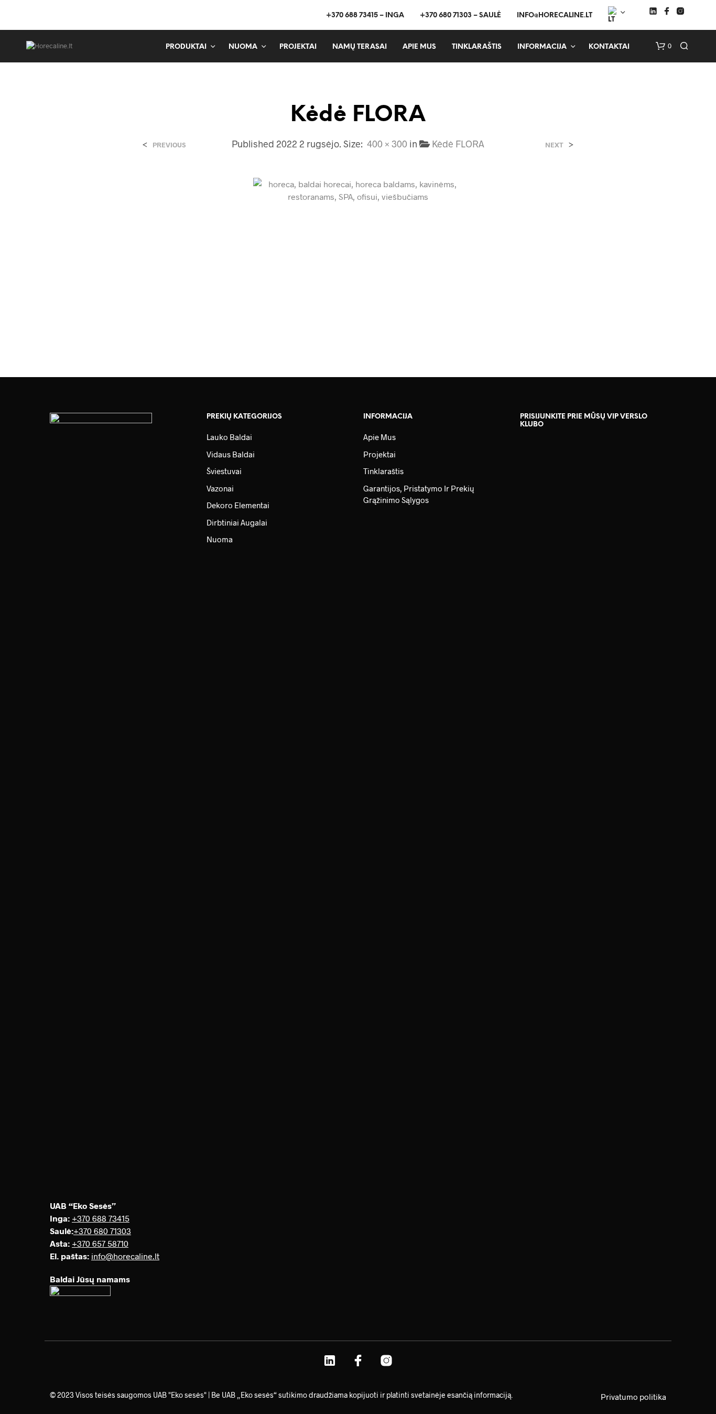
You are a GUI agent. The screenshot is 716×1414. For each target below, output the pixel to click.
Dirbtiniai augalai (237, 522)
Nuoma (243, 47)
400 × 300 (387, 143)
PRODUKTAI (186, 47)
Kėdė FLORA (458, 143)
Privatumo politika (633, 1396)
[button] (663, 46)
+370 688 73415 (100, 1218)
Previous (169, 145)
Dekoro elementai (238, 505)
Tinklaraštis (477, 47)
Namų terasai (359, 47)
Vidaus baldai (231, 454)
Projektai (298, 47)
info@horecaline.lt (554, 15)
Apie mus (419, 47)
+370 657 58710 (100, 1243)
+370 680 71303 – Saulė (460, 15)
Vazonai (220, 488)
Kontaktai (609, 47)
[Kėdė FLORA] (358, 255)
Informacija (542, 47)
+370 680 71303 (102, 1231)
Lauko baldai (229, 437)
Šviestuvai (224, 471)
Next (554, 145)
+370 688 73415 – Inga (365, 15)
